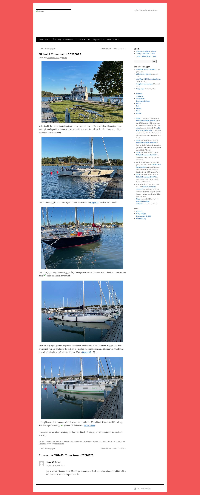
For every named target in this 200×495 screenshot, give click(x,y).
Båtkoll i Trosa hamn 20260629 (146, 142)
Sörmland (67, 441)
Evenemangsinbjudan (143, 101)
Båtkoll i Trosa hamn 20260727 (146, 177)
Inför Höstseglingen (47, 48)
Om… (47, 39)
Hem (41, 39)
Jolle (137, 106)
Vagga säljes (140, 89)
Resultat (138, 103)
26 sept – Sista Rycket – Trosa (146, 51)
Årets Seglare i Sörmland (63, 39)
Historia (138, 113)
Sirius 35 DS (89, 425)
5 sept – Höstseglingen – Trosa (146, 56)
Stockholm (139, 96)
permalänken (59, 444)
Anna (138, 128)
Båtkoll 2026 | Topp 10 (143, 74)
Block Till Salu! (113, 39)
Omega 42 (86, 352)
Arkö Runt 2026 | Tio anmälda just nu (148, 79)
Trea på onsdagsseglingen (144, 84)
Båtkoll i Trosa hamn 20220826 (113, 48)
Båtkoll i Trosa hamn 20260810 (146, 120)
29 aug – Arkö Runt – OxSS (145, 53)
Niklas (64, 57)
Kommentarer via (143, 216)
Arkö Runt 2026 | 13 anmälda (145, 69)
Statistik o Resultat (82, 39)
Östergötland (140, 98)
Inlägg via (141, 213)
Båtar (61, 441)
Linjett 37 (94, 202)
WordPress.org (141, 218)
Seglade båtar (98, 39)
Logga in (139, 211)
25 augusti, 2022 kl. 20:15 (55, 465)
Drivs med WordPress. (144, 489)
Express (138, 108)
